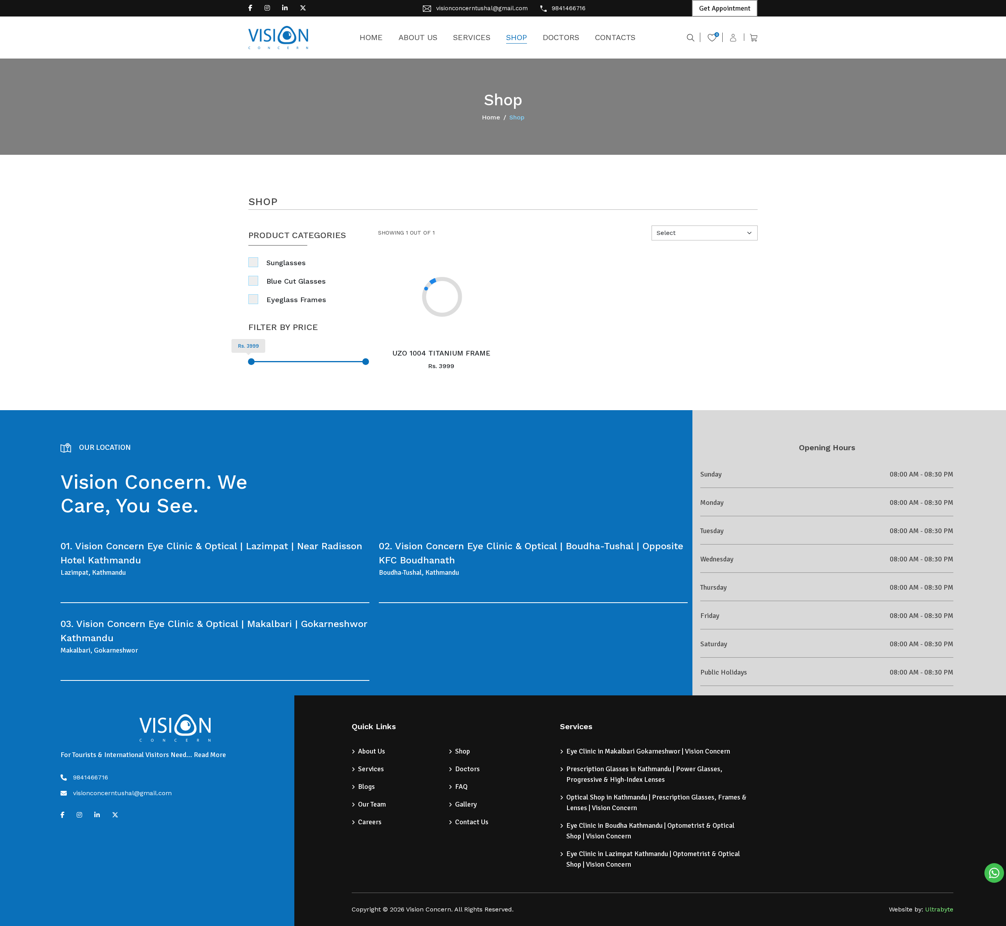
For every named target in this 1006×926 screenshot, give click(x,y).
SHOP (516, 37)
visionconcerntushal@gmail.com (482, 8)
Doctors (467, 769)
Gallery (466, 804)
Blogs (366, 786)
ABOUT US (417, 37)
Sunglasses (286, 263)
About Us (371, 751)
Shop (462, 751)
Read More (210, 754)
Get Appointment (725, 8)
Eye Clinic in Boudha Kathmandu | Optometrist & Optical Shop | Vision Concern (650, 830)
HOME (371, 37)
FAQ (461, 786)
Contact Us (471, 822)
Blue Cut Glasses (296, 281)
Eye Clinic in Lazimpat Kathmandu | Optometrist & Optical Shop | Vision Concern (653, 859)
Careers (370, 822)
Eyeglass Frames (296, 299)
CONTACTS (615, 37)
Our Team (372, 804)
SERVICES (471, 37)
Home (491, 117)
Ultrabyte (939, 909)
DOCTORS (561, 37)
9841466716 (569, 8)
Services (371, 769)
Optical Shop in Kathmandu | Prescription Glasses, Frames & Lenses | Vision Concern (656, 802)
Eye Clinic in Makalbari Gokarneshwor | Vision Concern (648, 751)
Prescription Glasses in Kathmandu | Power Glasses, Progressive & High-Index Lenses (644, 774)
